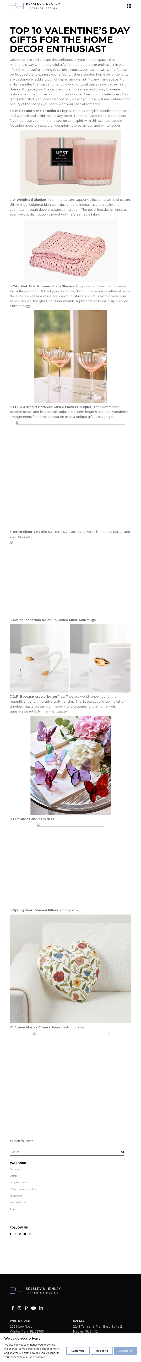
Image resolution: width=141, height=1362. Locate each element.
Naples (78, 1320)
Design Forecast (19, 1182)
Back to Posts (22, 1141)
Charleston (16, 1169)
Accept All (125, 1350)
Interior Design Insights (23, 1189)
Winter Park (20, 1320)
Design (14, 1175)
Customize (78, 1350)
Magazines (16, 1195)
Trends (13, 1209)
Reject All (102, 1350)
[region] (70, 1347)
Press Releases (18, 1202)
